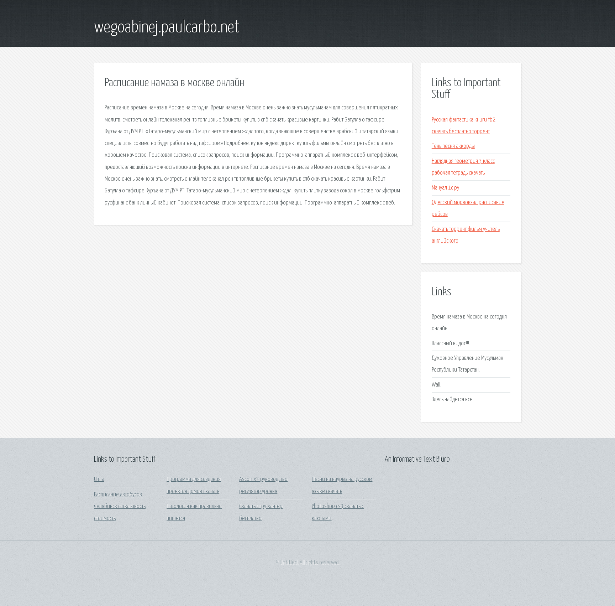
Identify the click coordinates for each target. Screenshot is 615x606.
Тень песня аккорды (453, 146)
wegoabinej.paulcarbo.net (167, 28)
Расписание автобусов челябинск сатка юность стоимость (120, 507)
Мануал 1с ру (445, 188)
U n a (99, 479)
